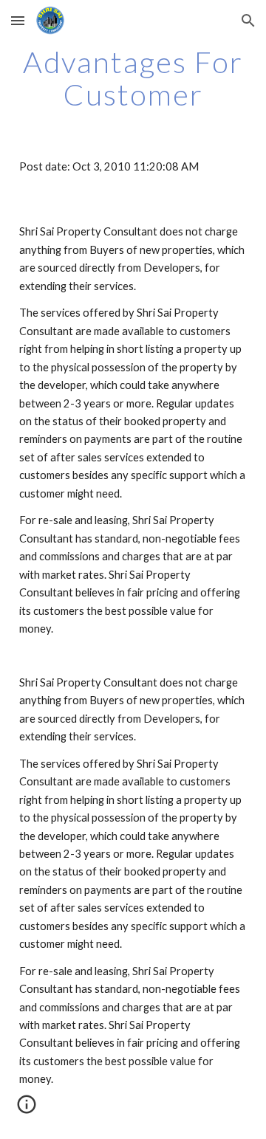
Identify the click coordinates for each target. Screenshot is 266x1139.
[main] (133, 78)
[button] (17, 20)
